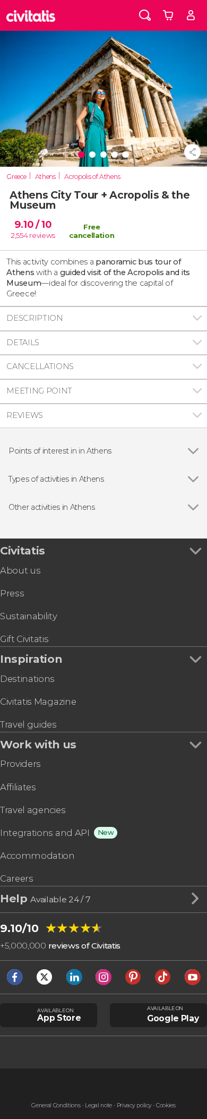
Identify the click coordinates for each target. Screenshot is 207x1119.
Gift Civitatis (24, 639)
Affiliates (18, 787)
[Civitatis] (31, 15)
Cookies (166, 1105)
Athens (45, 177)
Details (22, 342)
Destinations (27, 678)
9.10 (32, 224)
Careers (16, 878)
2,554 (19, 235)
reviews (42, 235)
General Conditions (55, 1105)
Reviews (24, 415)
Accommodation (37, 855)
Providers (20, 763)
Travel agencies (32, 810)
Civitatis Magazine (38, 701)
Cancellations (40, 366)
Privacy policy (134, 1105)
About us (20, 570)
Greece (16, 177)
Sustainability (28, 616)
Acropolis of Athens (92, 177)
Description (34, 318)
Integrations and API (45, 832)
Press (12, 593)
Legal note (98, 1105)
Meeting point (39, 391)
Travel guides (28, 724)
